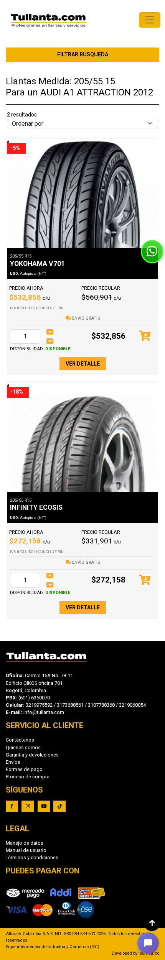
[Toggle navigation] (149, 20)
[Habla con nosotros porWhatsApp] (152, 251)
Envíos (13, 762)
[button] (148, 943)
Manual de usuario (26, 850)
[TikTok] (59, 806)
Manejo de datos (24, 843)
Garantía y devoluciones (32, 755)
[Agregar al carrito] (145, 336)
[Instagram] (27, 806)
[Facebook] (12, 806)
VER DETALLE (83, 364)
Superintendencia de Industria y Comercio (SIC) (52, 946)
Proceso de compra (28, 776)
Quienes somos (23, 747)
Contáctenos (20, 740)
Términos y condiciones (32, 857)
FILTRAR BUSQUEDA (82, 54)
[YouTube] (44, 806)
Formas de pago (24, 769)
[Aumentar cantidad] (50, 332)
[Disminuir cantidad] (50, 341)
